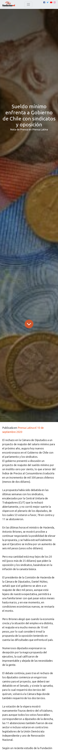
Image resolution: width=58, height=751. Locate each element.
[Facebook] (44, 2)
